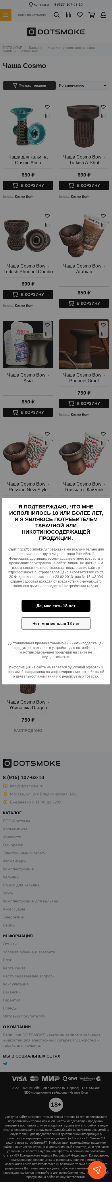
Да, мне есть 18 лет (56, 605)
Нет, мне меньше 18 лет (56, 623)
